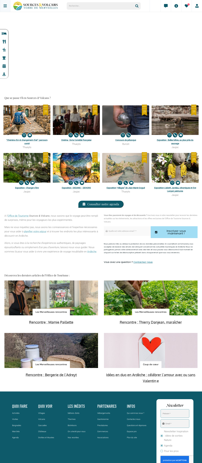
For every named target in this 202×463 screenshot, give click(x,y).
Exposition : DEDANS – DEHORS (76, 188)
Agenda (168, 445)
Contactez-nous (143, 262)
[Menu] (5, 6)
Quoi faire (20, 405)
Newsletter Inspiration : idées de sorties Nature (176, 435)
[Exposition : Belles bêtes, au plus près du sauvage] (175, 120)
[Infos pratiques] (176, 6)
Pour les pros (171, 451)
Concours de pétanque (125, 140)
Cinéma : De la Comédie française (76, 140)
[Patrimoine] (4, 58)
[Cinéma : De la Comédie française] (76, 120)
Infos (131, 405)
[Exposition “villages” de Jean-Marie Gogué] (125, 168)
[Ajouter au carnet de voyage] (24, 135)
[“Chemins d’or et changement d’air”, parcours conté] (26, 120)
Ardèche (91, 251)
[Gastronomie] (4, 42)
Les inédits (76, 405)
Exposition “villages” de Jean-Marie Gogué (126, 188)
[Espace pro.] (197, 6)
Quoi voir (45, 405)
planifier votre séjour (35, 231)
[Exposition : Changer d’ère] (26, 168)
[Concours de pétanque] (125, 120)
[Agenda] (4, 66)
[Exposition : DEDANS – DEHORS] (76, 168)
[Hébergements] (4, 34)
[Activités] (4, 50)
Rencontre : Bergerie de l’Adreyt (51, 374)
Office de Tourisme (18, 215)
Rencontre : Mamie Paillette (51, 322)
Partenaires (107, 405)
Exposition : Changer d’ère (27, 188)
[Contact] (166, 6)
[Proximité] (4, 74)
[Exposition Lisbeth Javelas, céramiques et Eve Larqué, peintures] (175, 168)
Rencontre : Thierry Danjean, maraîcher (151, 322)
